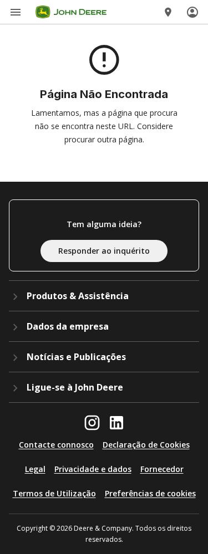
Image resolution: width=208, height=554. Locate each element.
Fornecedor (162, 469)
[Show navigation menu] (15, 12)
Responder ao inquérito (104, 250)
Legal (35, 469)
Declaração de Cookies (146, 444)
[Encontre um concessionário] (168, 12)
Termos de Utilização (54, 493)
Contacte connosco (56, 444)
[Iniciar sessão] (192, 12)
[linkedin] (116, 423)
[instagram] (92, 423)
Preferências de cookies (150, 493)
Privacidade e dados (92, 469)
